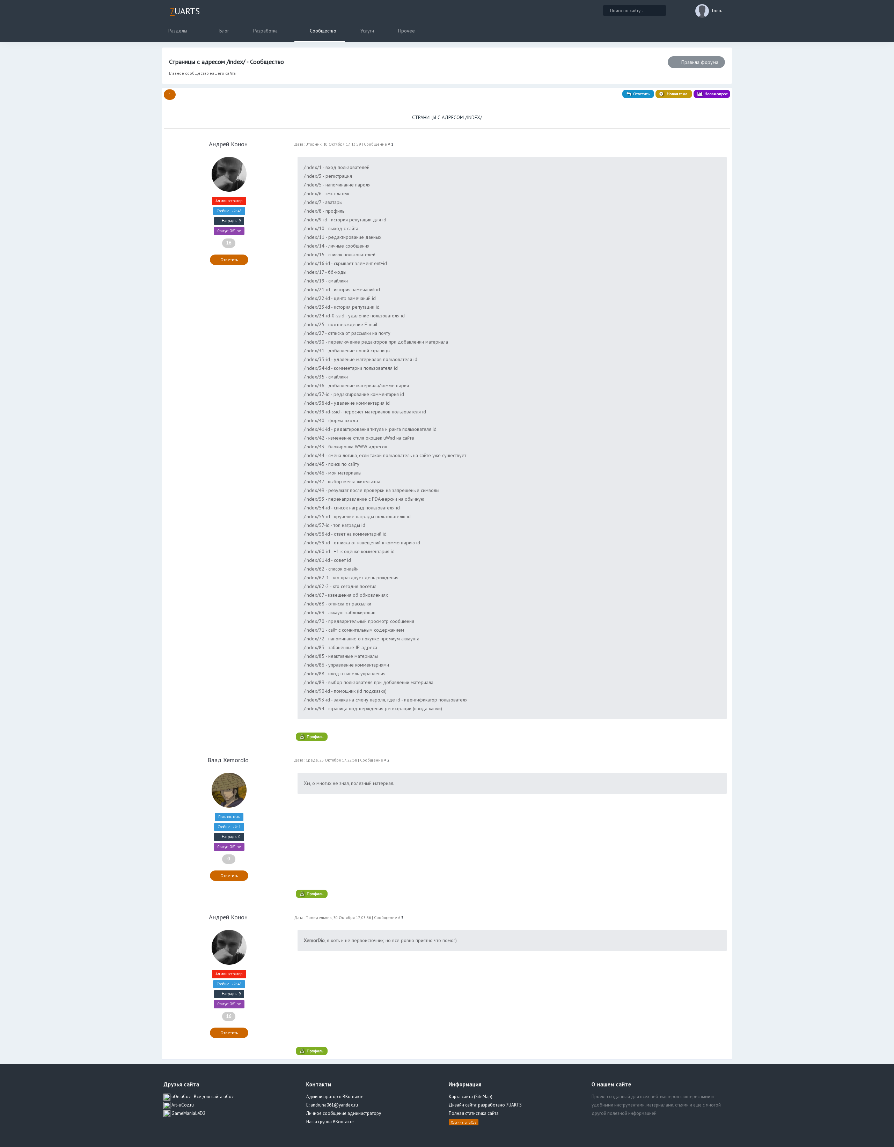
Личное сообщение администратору (343, 1113)
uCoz (472, 1122)
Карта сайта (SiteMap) (470, 1097)
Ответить (229, 259)
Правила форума (699, 62)
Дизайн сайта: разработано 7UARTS (485, 1105)
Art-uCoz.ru (182, 1105)
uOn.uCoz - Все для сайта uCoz (202, 1097)
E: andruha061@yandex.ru (332, 1105)
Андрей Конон (228, 144)
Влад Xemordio (228, 760)
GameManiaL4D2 (187, 1113)
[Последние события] (680, 10)
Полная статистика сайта (474, 1113)
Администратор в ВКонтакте (335, 1097)
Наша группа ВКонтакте (330, 1122)
